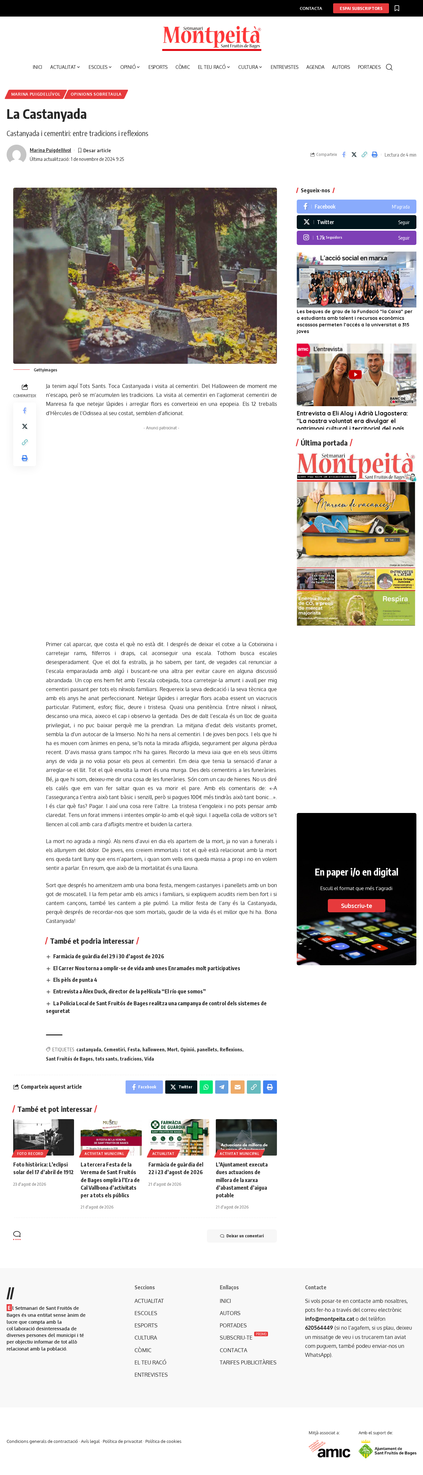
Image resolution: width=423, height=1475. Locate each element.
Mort (172, 1049)
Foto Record (30, 1154)
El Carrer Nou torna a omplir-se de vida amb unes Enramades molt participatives (146, 968)
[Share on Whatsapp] (206, 1087)
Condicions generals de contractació (42, 1441)
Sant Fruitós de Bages (69, 1059)
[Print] (374, 154)
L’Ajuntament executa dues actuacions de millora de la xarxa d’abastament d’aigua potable (242, 1180)
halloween (153, 1049)
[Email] (238, 1087)
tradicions (131, 1059)
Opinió (187, 1049)
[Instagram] (356, 238)
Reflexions (231, 1049)
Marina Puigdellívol (35, 94)
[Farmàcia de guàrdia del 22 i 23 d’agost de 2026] (178, 1137)
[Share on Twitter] (354, 154)
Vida (149, 1059)
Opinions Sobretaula (96, 94)
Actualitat (163, 1154)
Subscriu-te (356, 905)
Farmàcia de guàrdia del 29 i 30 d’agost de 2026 (108, 956)
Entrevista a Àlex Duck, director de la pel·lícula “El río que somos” (129, 991)
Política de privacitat (122, 1441)
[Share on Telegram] (221, 1087)
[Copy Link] (364, 154)
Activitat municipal (104, 1154)
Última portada (324, 442)
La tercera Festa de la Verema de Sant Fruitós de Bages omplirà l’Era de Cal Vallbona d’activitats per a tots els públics (110, 1180)
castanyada (88, 1049)
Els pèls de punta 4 (75, 979)
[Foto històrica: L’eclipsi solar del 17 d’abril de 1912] (43, 1137)
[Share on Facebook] (343, 154)
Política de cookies (163, 1441)
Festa (134, 1049)
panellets (207, 1049)
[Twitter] (356, 222)
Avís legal (90, 1441)
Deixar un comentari (245, 1235)
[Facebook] (356, 207)
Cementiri (114, 1049)
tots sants (106, 1059)
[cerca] (389, 67)
